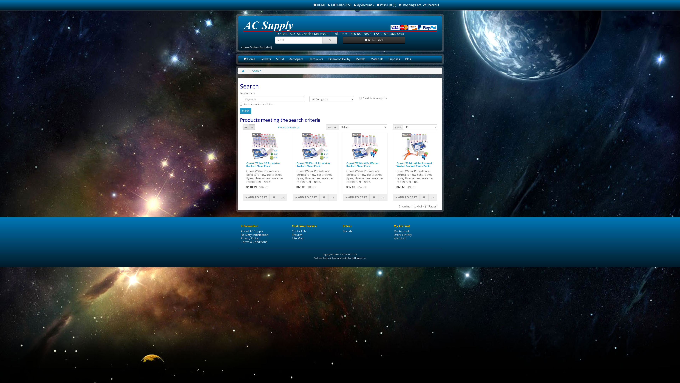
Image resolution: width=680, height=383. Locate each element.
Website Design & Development (329, 258)
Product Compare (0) (288, 127)
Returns (297, 235)
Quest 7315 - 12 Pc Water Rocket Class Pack (313, 164)
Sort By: (332, 127)
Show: (398, 127)
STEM (280, 59)
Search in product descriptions (258, 104)
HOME (320, 5)
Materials (377, 59)
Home (250, 59)
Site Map (298, 238)
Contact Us (299, 231)
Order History (403, 235)
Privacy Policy (250, 238)
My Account (401, 231)
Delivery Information (254, 235)
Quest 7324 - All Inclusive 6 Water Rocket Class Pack (414, 164)
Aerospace (296, 59)
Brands (347, 231)
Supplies (394, 59)
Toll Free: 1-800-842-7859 (351, 34)
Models (360, 59)
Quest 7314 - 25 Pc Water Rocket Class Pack (263, 164)
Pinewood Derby (339, 59)
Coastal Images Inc (356, 258)
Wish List (400, 238)
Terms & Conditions (254, 242)
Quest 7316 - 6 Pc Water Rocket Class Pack (362, 164)
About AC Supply (252, 231)
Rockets (265, 59)
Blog (408, 59)
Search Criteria (247, 93)
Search (256, 71)
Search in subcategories (375, 98)
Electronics (316, 59)
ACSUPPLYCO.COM (348, 254)
